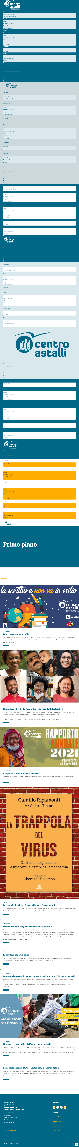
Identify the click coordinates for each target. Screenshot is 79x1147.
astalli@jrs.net (12, 1119)
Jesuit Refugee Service (10, 1130)
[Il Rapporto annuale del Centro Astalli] (39, 737)
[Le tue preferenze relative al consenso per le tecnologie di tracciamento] (76, 1144)
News (5, 902)
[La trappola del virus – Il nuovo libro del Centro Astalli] (39, 868)
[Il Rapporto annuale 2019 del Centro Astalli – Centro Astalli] (0, 1031)
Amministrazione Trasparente (61, 1126)
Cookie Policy (56, 1130)
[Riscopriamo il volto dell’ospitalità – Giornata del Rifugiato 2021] (39, 672)
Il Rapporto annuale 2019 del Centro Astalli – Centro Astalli (31, 1067)
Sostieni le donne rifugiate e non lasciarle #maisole (27, 926)
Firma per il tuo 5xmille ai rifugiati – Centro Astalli (27, 1044)
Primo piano (7, 631)
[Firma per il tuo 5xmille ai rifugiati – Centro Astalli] (39, 1007)
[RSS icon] (72, 1143)
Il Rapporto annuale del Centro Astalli (21, 773)
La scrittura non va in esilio (16, 634)
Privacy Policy (56, 1116)
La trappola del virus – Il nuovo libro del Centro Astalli (29, 905)
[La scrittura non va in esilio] (39, 597)
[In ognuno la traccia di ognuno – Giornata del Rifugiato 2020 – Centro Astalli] (0, 940)
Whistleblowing (57, 1121)
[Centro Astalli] (12, 9)
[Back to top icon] (68, 1143)
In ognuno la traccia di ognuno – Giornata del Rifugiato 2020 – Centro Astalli (39, 976)
